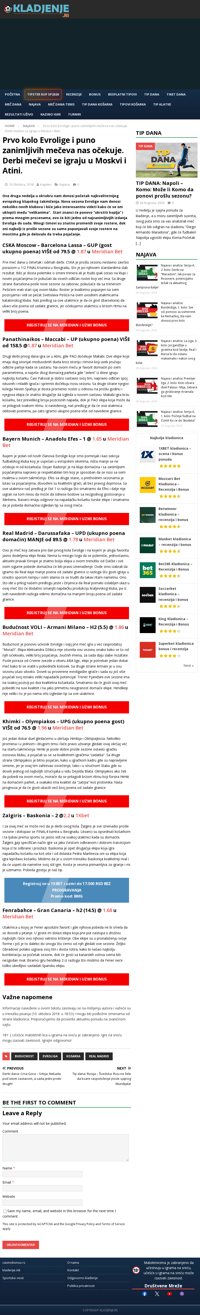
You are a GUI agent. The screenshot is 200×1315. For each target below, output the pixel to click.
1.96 (42, 727)
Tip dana (148, 132)
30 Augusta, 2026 (152, 203)
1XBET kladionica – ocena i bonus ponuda (175, 454)
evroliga (50, 1056)
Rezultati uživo (19, 114)
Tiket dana (176, 94)
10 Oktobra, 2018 (21, 184)
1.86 (119, 627)
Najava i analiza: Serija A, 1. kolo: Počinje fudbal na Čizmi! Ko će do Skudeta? (178, 416)
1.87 (81, 251)
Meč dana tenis (61, 104)
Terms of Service (113, 1224)
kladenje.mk (11, 1270)
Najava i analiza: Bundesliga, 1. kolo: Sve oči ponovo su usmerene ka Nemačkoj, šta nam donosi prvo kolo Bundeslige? (165, 314)
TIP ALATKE (162, 104)
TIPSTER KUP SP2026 (43, 94)
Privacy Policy (85, 1224)
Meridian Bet (107, 251)
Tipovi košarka (133, 104)
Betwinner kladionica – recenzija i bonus (173, 514)
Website (8, 1196)
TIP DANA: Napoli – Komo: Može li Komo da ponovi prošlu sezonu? (165, 189)
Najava (35, 104)
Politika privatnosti (81, 1285)
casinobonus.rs (13, 1262)
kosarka (73, 1056)
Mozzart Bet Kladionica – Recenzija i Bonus (174, 484)
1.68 (107, 910)
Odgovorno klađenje (82, 1278)
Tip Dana (151, 94)
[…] (138, 243)
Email (7, 1182)
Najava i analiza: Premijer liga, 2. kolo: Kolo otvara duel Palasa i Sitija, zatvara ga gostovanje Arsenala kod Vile (179, 387)
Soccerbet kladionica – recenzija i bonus (173, 594)
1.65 (97, 438)
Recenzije (74, 94)
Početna (12, 94)
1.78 (73, 539)
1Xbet (82, 815)
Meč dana (13, 104)
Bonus (95, 94)
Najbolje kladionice (166, 437)
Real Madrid (99, 1056)
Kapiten (45, 184)
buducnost (24, 1056)
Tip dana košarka (97, 104)
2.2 (66, 815)
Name (7, 1168)
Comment (10, 1131)
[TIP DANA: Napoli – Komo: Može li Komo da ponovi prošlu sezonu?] (167, 160)
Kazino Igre (50, 114)
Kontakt (73, 1270)
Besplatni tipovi (122, 94)
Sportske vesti (13, 1278)
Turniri (74, 114)
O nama (73, 1262)
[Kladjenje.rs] (37, 15)
